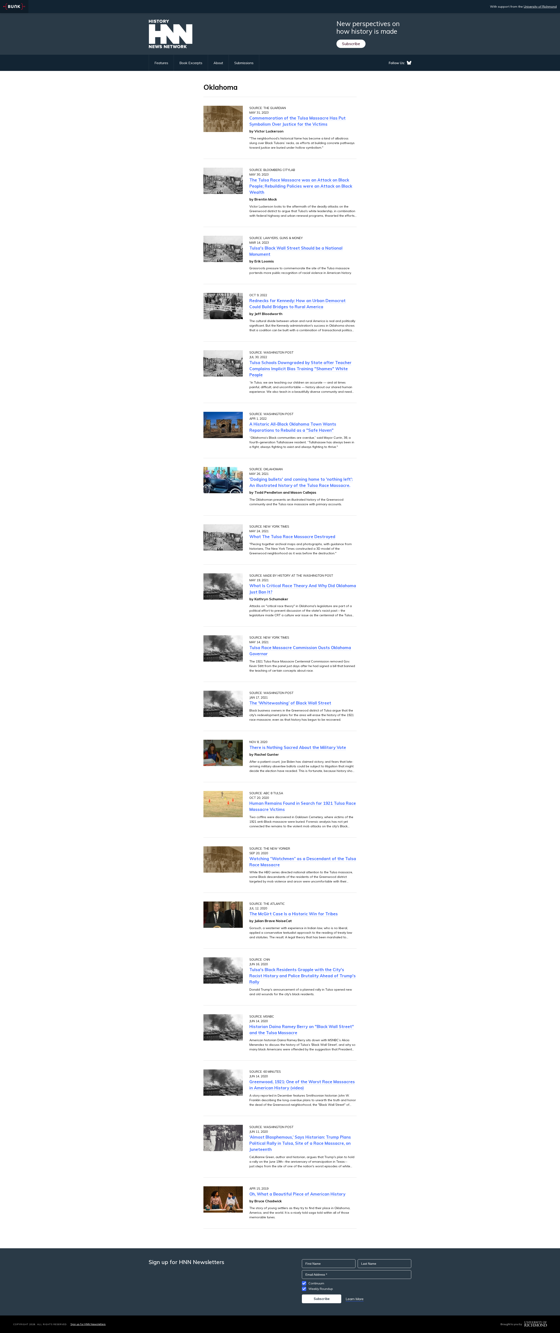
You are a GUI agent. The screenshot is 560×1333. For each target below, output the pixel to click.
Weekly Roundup (320, 1289)
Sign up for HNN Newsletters (88, 1324)
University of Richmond (540, 7)
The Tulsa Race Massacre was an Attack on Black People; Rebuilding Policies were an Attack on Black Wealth (300, 186)
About (218, 63)
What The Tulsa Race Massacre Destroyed (292, 536)
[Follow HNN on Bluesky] (409, 63)
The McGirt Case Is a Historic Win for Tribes (293, 913)
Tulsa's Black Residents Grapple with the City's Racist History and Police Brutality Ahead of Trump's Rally (302, 975)
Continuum (316, 1283)
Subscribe (351, 43)
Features (161, 63)
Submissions (244, 63)
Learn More (355, 1299)
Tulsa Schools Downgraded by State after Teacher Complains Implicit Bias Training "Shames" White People (300, 368)
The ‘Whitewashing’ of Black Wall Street (290, 703)
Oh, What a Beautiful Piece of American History (297, 1194)
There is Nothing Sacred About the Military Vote (297, 747)
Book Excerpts (190, 63)
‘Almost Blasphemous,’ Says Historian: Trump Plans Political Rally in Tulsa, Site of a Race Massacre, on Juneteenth (300, 1143)
